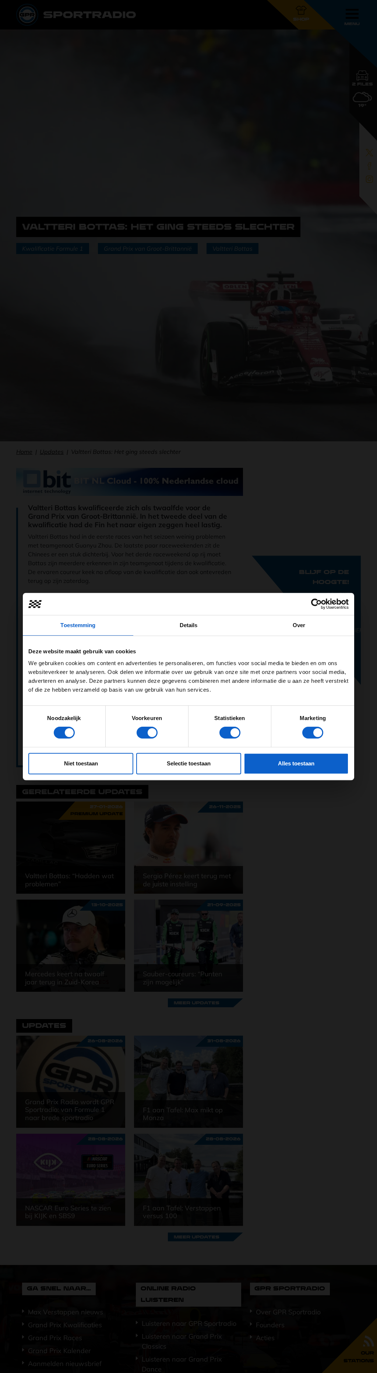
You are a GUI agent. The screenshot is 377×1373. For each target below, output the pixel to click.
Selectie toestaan (189, 763)
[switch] (147, 732)
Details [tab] (189, 625)
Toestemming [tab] (77, 625)
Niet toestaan (81, 763)
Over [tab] (299, 625)
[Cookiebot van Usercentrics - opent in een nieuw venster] (316, 603)
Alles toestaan (296, 763)
